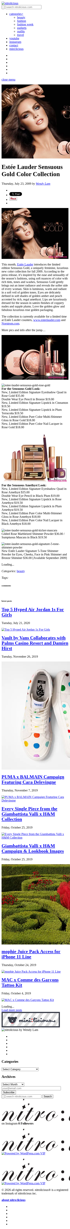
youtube (14, 38)
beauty (21, 17)
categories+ (16, 14)
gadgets (21, 28)
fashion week (25, 24)
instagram (15, 42)
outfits (21, 31)
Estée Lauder (25, 264)
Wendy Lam (43, 183)
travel (20, 35)
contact (13, 45)
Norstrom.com (10, 323)
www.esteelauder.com (46, 320)
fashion (21, 21)
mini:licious (16, 48)
